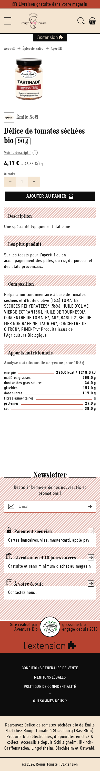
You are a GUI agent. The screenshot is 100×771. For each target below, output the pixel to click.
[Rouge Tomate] (33, 21)
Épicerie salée (33, 49)
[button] (7, 20)
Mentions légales (50, 677)
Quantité (10, 173)
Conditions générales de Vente (50, 668)
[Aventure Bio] (50, 627)
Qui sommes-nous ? (50, 701)
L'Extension (69, 764)
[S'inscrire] (85, 506)
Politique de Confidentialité (50, 686)
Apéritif (56, 49)
